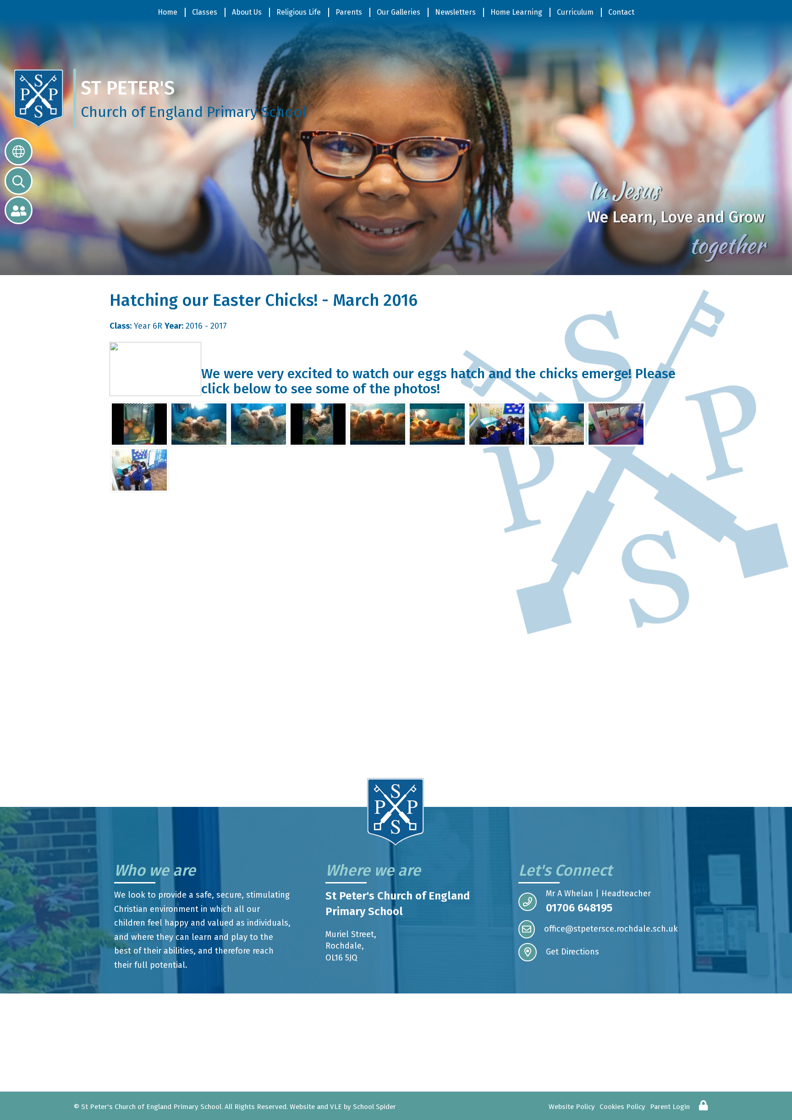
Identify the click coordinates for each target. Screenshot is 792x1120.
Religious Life (298, 12)
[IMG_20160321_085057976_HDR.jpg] (437, 424)
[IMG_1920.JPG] (318, 424)
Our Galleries (398, 12)
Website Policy (572, 1107)
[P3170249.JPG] (496, 424)
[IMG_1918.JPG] (198, 424)
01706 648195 (579, 907)
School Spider (374, 1107)
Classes (204, 12)
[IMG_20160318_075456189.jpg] (377, 424)
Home (167, 12)
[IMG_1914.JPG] (139, 424)
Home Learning (516, 12)
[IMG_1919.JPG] (258, 424)
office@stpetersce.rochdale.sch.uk (611, 929)
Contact (621, 12)
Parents (349, 12)
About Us (247, 12)
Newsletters (455, 12)
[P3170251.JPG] (616, 424)
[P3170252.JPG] (139, 469)
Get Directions (572, 952)
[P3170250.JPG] (556, 424)
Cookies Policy (622, 1107)
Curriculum (575, 12)
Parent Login (670, 1107)
